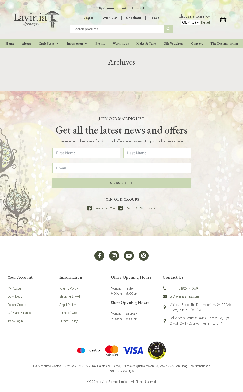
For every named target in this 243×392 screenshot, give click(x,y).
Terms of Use (68, 312)
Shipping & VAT (69, 296)
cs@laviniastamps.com (184, 296)
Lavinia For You (105, 208)
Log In (89, 17)
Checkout (133, 17)
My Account (15, 288)
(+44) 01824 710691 (185, 288)
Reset (205, 22)
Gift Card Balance (19, 312)
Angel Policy (67, 304)
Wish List (110, 17)
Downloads (15, 296)
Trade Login (15, 320)
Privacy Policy (68, 320)
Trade (154, 17)
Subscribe (121, 182)
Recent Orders (17, 304)
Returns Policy (68, 288)
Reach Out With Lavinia (141, 208)
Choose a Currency (194, 16)
